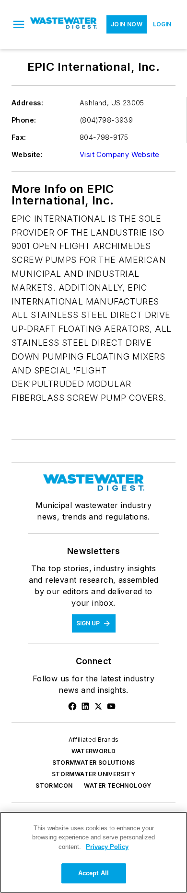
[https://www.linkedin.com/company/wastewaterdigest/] (85, 706)
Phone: (24, 120)
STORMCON (53, 785)
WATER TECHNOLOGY (117, 785)
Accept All (93, 873)
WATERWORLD (93, 751)
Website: (27, 154)
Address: (27, 103)
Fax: (19, 137)
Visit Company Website (119, 154)
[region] (93, 852)
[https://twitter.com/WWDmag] (98, 706)
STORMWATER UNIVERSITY (93, 774)
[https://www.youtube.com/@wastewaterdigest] (111, 706)
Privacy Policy (107, 846)
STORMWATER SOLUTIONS (93, 762)
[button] (19, 24)
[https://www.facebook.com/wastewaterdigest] (72, 706)
